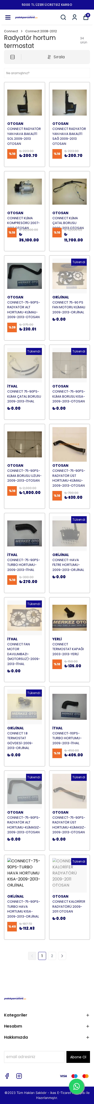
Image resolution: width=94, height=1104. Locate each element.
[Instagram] (19, 1076)
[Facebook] (7, 1076)
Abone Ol (78, 1057)
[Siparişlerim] (74, 17)
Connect (11, 31)
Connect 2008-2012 (41, 31)
